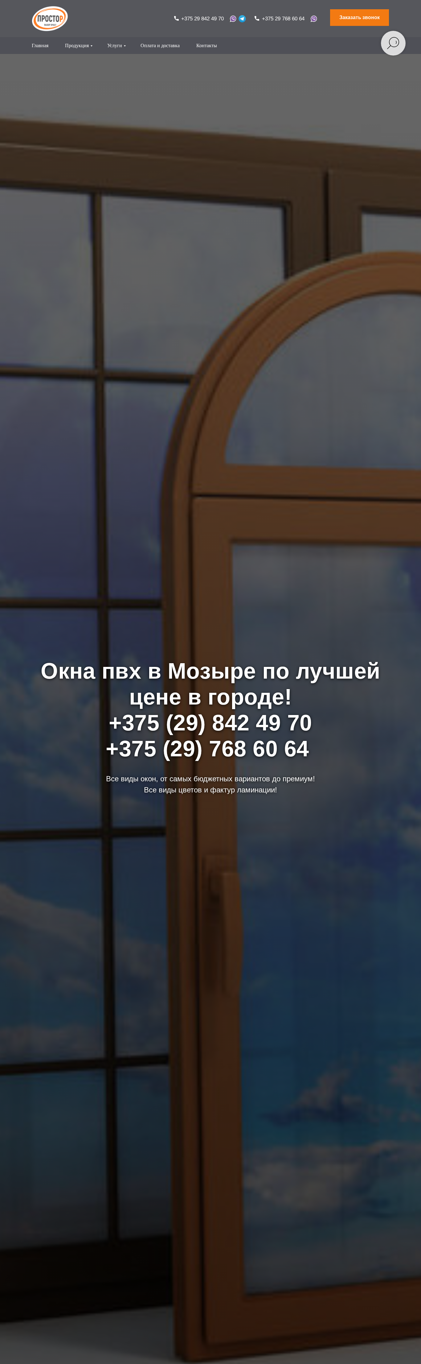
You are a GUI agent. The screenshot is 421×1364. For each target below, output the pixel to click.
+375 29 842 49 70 (202, 19)
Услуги (114, 45)
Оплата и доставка (160, 45)
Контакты (206, 45)
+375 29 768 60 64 (283, 19)
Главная (40, 45)
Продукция (77, 45)
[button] (359, 17)
